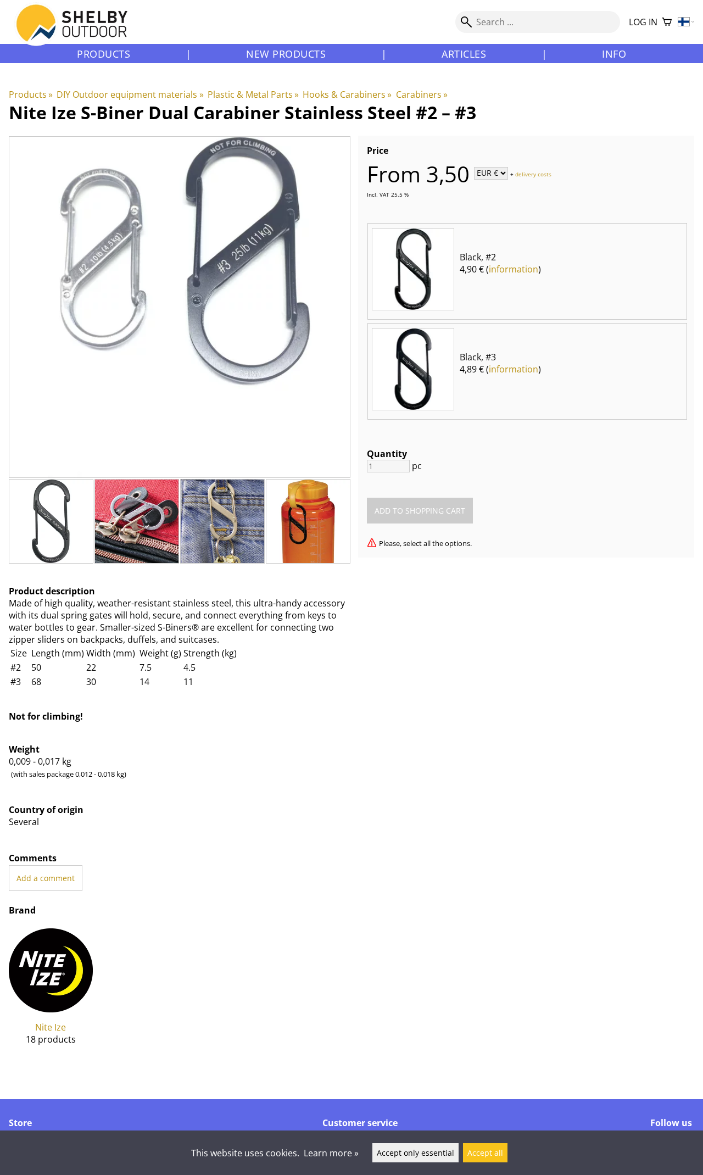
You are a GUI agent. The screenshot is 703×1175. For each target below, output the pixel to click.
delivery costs (533, 173)
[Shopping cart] (667, 22)
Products (103, 53)
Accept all (485, 1153)
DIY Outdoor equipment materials (130, 94)
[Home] (78, 32)
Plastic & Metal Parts (253, 94)
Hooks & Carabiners (347, 94)
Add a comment (45, 878)
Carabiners (422, 94)
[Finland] (686, 22)
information (513, 269)
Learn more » (331, 1153)
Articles (464, 53)
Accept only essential (415, 1153)
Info (614, 53)
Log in (643, 22)
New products (286, 53)
